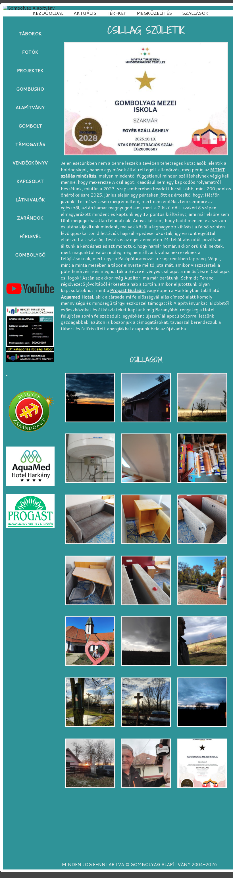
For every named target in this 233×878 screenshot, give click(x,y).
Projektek (30, 70)
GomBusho (30, 88)
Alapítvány (30, 107)
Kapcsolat (30, 181)
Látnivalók (30, 199)
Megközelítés (154, 13)
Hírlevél (30, 236)
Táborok (30, 33)
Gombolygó (30, 254)
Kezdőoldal (48, 13)
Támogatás (30, 144)
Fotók (30, 52)
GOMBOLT (30, 125)
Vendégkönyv (30, 162)
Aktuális (85, 13)
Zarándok (30, 217)
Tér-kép (116, 13)
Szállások (195, 13)
